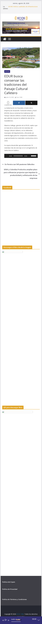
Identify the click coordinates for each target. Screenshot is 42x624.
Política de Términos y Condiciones (14, 599)
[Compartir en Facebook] (19, 103)
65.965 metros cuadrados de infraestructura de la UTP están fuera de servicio (23, 8)
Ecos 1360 (19, 97)
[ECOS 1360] (4, 39)
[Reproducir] (7, 156)
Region (7, 71)
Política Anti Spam (8, 582)
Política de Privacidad (9, 589)
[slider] (34, 155)
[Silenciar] (29, 156)
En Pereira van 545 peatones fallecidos (19, 164)
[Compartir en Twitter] (31, 103)
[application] (21, 156)
